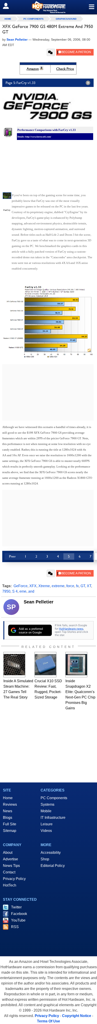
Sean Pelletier (38, 601)
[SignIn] (8, 5)
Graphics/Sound (66, 19)
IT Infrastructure (53, 817)
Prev (12, 556)
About (7, 852)
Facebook (19, 914)
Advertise (10, 859)
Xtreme (44, 586)
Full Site (9, 824)
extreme (58, 586)
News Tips (11, 866)
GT (83, 586)
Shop (45, 859)
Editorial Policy (53, 866)
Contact (9, 872)
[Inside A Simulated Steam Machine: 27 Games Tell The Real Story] (14, 664)
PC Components (33, 19)
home (8, 19)
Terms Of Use (48, 1021)
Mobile (46, 811)
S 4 (15, 591)
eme (22, 591)
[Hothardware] (48, 7)
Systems (47, 804)
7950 (6, 591)
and (31, 591)
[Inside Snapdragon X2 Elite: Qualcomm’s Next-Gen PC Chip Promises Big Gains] (76, 664)
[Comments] (51, 52)
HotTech (9, 885)
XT (89, 586)
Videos (46, 831)
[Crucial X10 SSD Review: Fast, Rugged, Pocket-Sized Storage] (45, 664)
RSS (15, 927)
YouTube (18, 920)
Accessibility (51, 852)
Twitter (16, 907)
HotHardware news (71, 628)
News (7, 811)
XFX (33, 586)
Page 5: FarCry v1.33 (20, 83)
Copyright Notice (76, 1016)
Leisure (47, 824)
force (70, 586)
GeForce (21, 586)
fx (77, 586)
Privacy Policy (14, 879)
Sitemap (9, 831)
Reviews (10, 804)
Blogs (7, 817)
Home (8, 798)
